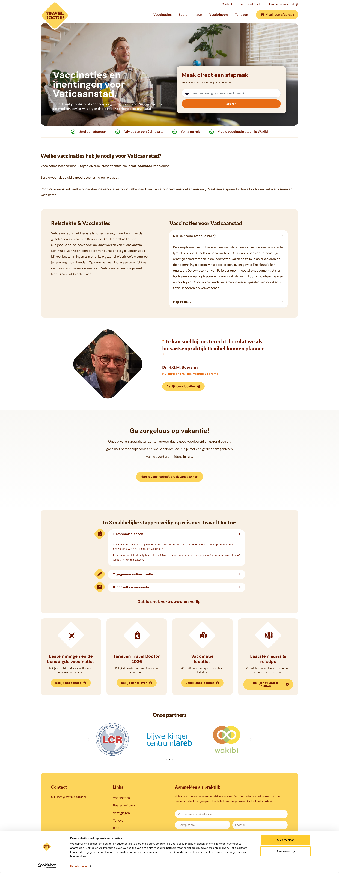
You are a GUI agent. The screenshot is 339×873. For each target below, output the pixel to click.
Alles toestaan (285, 839)
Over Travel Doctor (250, 4)
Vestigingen (218, 15)
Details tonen (78, 866)
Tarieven (241, 15)
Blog (116, 828)
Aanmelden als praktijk (283, 4)
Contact (227, 4)
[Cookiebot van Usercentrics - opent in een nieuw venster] (46, 866)
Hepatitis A (182, 302)
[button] (229, 236)
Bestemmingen (190, 15)
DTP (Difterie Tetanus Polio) (194, 236)
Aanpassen (283, 851)
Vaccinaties (162, 15)
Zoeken (231, 104)
